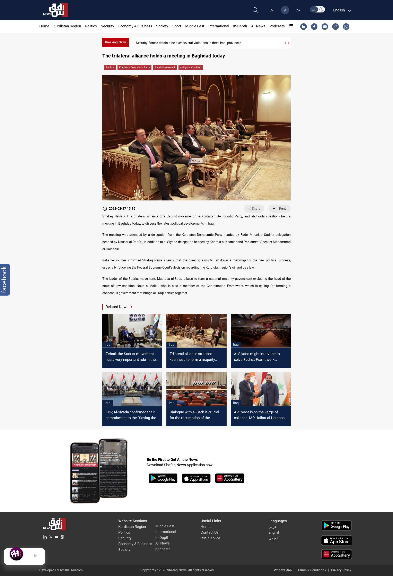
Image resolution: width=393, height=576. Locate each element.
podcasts (277, 26)
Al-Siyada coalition (190, 67)
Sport (176, 26)
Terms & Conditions (312, 570)
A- (271, 10)
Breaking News (115, 42)
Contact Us (210, 532)
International (218, 26)
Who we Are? (283, 570)
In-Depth (240, 26)
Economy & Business (135, 26)
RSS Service (210, 538)
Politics (91, 26)
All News (258, 26)
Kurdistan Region (67, 26)
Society (162, 26)
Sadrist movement (165, 67)
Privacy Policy (341, 570)
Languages (278, 521)
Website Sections (132, 521)
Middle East (194, 26)
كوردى (274, 538)
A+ (298, 10)
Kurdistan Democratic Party (134, 67)
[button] (285, 42)
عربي (273, 526)
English (274, 532)
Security (107, 26)
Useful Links (211, 521)
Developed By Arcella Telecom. (61, 570)
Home (44, 26)
